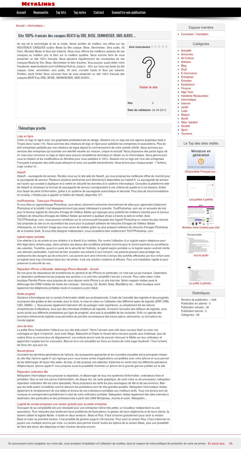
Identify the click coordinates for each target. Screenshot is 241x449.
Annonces (187, 54)
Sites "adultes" (189, 122)
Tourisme (186, 133)
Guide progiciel (26, 294)
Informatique (35, 25)
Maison (185, 114)
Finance (186, 88)
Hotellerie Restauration (194, 96)
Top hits (61, 12)
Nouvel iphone (25, 351)
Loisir (184, 111)
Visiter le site (148, 87)
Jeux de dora (25, 326)
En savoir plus (216, 443)
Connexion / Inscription (194, 34)
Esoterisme (187, 84)
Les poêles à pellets (201, 199)
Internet (185, 103)
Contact (99, 12)
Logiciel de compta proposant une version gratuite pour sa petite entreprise (62, 404)
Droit (184, 69)
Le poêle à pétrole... (201, 283)
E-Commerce (189, 73)
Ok (231, 443)
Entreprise (187, 77)
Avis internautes (139, 47)
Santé (184, 118)
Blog (183, 65)
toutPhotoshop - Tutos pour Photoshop (40, 201)
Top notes (79, 12)
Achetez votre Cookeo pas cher (201, 227)
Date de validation (139, 110)
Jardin (184, 107)
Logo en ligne (25, 136)
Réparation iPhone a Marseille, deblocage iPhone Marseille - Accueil (57, 269)
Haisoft (21, 172)
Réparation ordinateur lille (32, 372)
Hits (130, 103)
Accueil (21, 12)
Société (185, 126)
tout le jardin (201, 255)
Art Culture (187, 58)
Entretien (186, 80)
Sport (184, 130)
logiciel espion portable (30, 237)
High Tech (187, 92)
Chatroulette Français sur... (201, 171)
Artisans (186, 62)
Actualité (186, 50)
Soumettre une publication (129, 12)
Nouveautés (41, 12)
